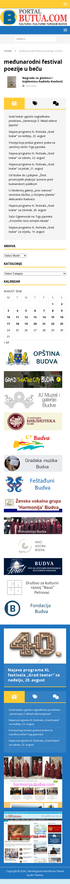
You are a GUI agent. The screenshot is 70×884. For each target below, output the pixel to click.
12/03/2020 (30, 85)
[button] (64, 4)
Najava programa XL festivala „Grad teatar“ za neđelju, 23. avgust (34, 675)
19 (26, 324)
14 (44, 317)
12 (26, 317)
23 (61, 324)
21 (44, 324)
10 (8, 317)
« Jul (6, 342)
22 (52, 324)
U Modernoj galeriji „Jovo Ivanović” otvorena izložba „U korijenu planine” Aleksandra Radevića (32, 194)
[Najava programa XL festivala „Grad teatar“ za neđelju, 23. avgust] (35, 646)
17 (8, 324)
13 (35, 317)
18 (17, 324)
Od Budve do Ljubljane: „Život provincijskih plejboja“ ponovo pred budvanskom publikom (31, 179)
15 (52, 317)
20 (35, 324)
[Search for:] (35, 39)
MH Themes (36, 875)
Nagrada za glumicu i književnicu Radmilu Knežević (42, 79)
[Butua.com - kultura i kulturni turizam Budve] (34, 24)
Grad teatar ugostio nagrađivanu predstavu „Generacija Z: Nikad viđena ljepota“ (33, 121)
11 (17, 317)
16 (61, 317)
